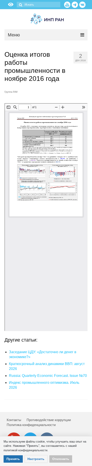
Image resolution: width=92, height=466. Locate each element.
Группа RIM (10, 91)
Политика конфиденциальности (31, 425)
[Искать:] (38, 4)
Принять (13, 459)
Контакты (14, 420)
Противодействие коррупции (49, 420)
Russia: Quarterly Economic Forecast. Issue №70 (48, 376)
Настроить (35, 459)
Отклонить (60, 459)
